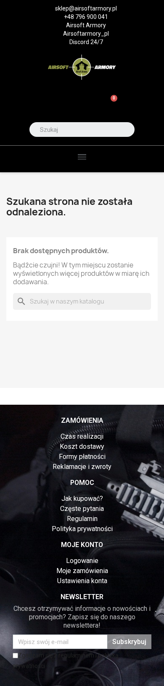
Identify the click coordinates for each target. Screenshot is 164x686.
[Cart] (110, 103)
